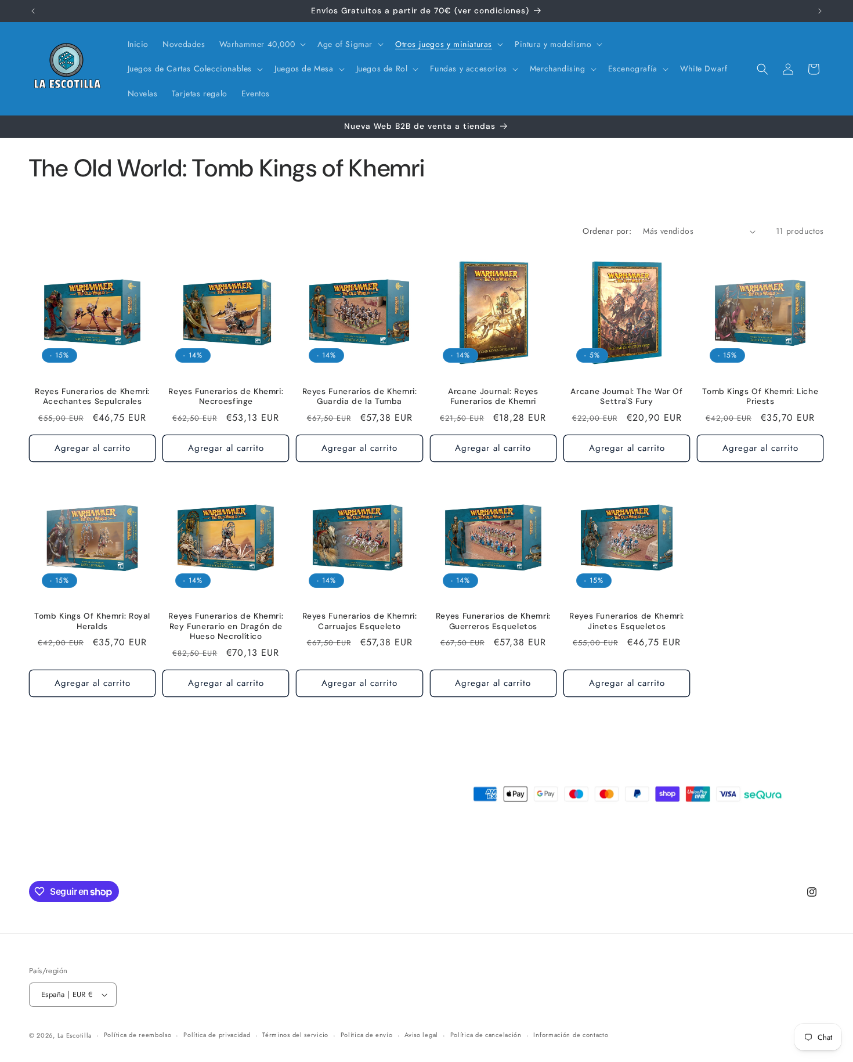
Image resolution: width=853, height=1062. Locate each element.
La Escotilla (74, 1035)
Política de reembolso (138, 1034)
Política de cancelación (486, 1034)
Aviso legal (421, 1034)
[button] (261, 44)
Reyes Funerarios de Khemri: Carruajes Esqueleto (359, 621)
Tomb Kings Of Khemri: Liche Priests (760, 396)
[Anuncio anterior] (33, 11)
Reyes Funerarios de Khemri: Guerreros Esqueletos (493, 621)
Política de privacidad (216, 1034)
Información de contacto (570, 1034)
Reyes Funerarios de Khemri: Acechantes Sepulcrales (92, 396)
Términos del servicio (295, 1034)
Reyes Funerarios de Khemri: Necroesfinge (225, 396)
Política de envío (367, 1034)
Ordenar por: (607, 231)
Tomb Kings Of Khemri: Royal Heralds (92, 621)
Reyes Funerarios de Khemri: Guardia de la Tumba (359, 396)
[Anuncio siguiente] (820, 11)
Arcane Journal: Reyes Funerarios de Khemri (493, 396)
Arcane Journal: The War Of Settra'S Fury (626, 396)
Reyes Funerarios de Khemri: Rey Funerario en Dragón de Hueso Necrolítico (225, 626)
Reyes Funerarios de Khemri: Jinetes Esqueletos (626, 621)
